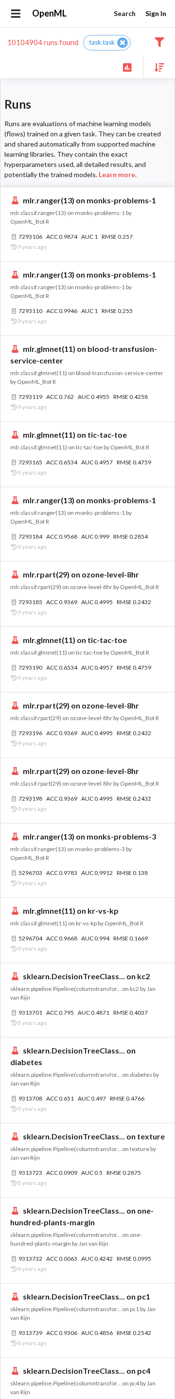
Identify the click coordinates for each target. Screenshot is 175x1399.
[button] (107, 42)
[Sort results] (156, 66)
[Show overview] (127, 66)
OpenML (49, 13)
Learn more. (118, 174)
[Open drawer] (16, 13)
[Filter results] (159, 41)
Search (125, 13)
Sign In (155, 13)
